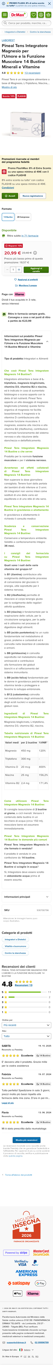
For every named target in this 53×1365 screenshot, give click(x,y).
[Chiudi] (49, 4)
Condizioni (8, 187)
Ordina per (7, 1020)
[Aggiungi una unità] (19, 270)
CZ (25, 1356)
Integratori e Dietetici (15, 939)
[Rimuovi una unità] (7, 270)
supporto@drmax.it (16, 1342)
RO (36, 1356)
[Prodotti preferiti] (34, 15)
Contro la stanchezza (15, 953)
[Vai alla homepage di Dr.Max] (18, 15)
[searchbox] (26, 23)
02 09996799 (42, 1342)
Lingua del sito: (10, 1349)
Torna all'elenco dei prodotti (18, 1175)
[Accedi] (41, 15)
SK (29, 1356)
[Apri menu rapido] (5, 15)
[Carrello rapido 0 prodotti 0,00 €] (48, 15)
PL (33, 1356)
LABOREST (8, 40)
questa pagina (15, 1156)
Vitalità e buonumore (15, 946)
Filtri (4, 1031)
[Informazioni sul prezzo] (35, 252)
